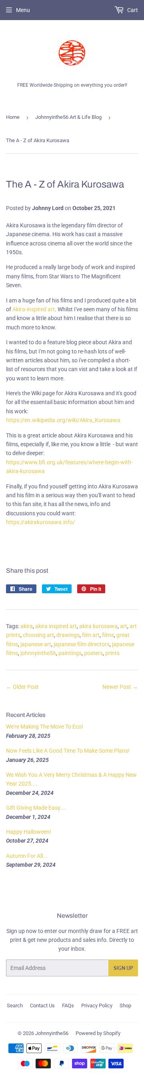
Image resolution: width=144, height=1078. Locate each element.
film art (91, 635)
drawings (68, 635)
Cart (132, 10)
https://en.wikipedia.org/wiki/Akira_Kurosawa (63, 420)
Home (13, 117)
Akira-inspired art (33, 309)
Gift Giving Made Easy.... (36, 807)
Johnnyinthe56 (51, 1033)
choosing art (38, 635)
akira (26, 626)
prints (112, 653)
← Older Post (22, 687)
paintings (70, 653)
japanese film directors (82, 644)
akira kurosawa (98, 626)
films (108, 635)
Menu (23, 10)
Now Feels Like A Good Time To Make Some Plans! (68, 750)
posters (93, 653)
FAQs (68, 1005)
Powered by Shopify (98, 1033)
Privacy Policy (96, 1005)
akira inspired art (56, 626)
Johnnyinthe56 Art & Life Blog (68, 117)
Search (15, 1005)
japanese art (35, 644)
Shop (125, 1005)
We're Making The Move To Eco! (44, 726)
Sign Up (123, 968)
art (123, 626)
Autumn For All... (27, 856)
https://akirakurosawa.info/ (40, 522)
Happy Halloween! (28, 832)
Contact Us (42, 1005)
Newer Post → (120, 687)
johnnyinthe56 (38, 653)
